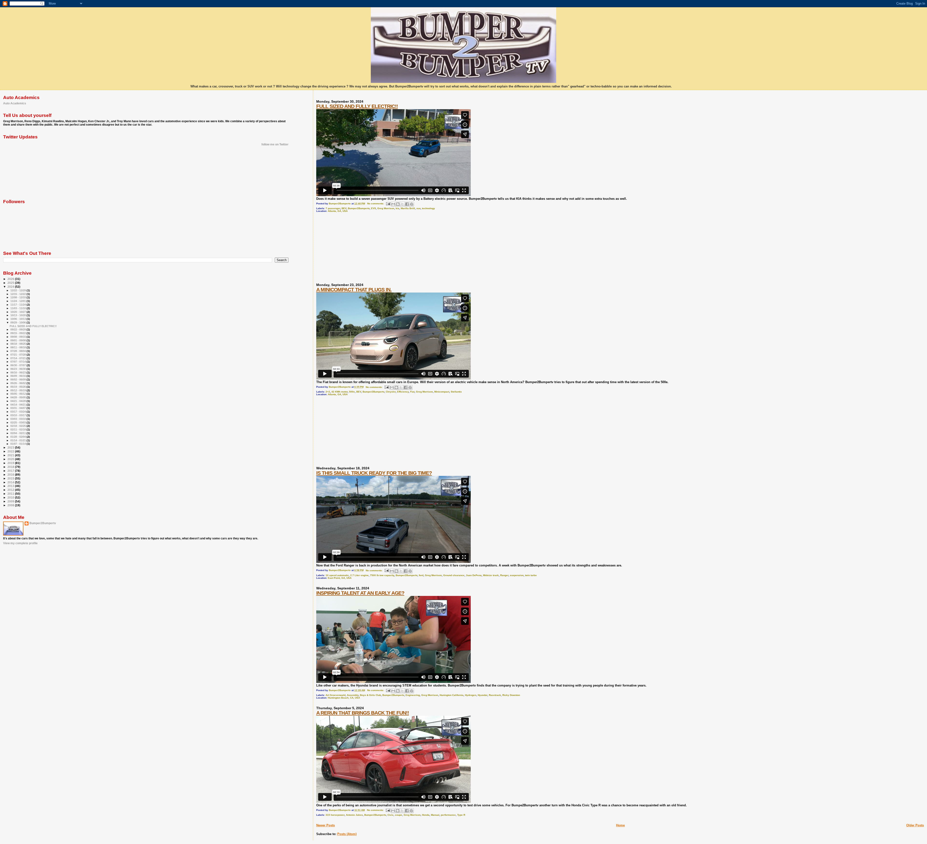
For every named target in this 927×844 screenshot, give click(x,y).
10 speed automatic (337, 575)
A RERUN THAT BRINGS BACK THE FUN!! (362, 712)
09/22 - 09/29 (18, 329)
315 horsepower (335, 815)
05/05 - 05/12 (18, 393)
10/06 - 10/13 (18, 318)
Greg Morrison (385, 208)
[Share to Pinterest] (411, 204)
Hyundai (482, 695)
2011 (11, 493)
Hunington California (452, 695)
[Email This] (393, 204)
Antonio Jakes (354, 815)
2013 (11, 485)
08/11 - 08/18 (18, 347)
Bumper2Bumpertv (359, 208)
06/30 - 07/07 (18, 365)
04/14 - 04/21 (18, 404)
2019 (11, 463)
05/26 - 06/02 (18, 383)
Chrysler (391, 391)
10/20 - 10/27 (18, 311)
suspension (517, 575)
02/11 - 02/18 (18, 429)
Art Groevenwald (335, 695)
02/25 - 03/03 (18, 422)
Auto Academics (14, 103)
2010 (11, 497)
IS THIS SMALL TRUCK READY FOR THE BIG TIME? (374, 473)
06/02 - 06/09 (18, 379)
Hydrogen (470, 695)
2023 (11, 447)
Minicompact (441, 391)
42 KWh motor (339, 391)
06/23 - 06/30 (18, 368)
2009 (11, 501)
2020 (11, 459)
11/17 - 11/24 (18, 304)
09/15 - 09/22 (18, 333)
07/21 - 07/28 (18, 354)
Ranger (504, 575)
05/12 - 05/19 (18, 390)
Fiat (412, 391)
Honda (425, 815)
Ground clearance (453, 575)
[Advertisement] (352, 250)
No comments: (376, 203)
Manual (435, 815)
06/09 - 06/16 (18, 375)
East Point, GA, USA (339, 578)
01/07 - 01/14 (18, 443)
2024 (11, 286)
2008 (11, 505)
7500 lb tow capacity (382, 575)
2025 (11, 282)
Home (620, 825)
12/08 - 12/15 (18, 297)
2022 (11, 451)
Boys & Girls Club (370, 695)
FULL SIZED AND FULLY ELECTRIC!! (357, 106)
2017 (11, 470)
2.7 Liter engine (359, 575)
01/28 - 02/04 (18, 436)
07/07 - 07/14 (18, 361)
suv (418, 208)
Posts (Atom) (347, 834)
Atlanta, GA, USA (338, 211)
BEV (344, 208)
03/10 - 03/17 (18, 415)
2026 (11, 278)
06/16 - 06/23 (18, 372)
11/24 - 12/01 (18, 301)
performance (448, 815)
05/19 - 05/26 (18, 386)
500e (352, 391)
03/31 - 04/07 (18, 408)
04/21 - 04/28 (18, 401)
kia (397, 208)
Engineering (413, 695)
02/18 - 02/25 (18, 425)
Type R (461, 815)
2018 (11, 466)
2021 (11, 455)
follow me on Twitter (274, 144)
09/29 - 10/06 (18, 322)
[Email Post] (388, 203)
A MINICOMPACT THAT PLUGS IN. (354, 289)
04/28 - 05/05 (18, 397)
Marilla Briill (408, 208)
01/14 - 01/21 (18, 440)
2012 (11, 489)
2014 (11, 482)
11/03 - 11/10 (18, 308)
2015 (11, 478)
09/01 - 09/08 (18, 340)
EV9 (373, 208)
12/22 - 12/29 (18, 290)
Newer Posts (325, 825)
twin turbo (531, 575)
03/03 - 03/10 (18, 418)
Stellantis (456, 391)
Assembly (352, 695)
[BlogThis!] (397, 204)
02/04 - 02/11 (18, 433)
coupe (398, 815)
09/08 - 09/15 (18, 336)
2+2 (328, 391)
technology (428, 208)
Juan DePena (474, 575)
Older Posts (915, 825)
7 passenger (333, 208)
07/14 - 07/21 (18, 358)
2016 (11, 474)
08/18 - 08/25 (18, 343)
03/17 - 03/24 (18, 411)
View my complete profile (20, 543)
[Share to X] (402, 204)
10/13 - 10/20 (18, 315)
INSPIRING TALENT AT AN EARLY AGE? (360, 593)
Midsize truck (491, 575)
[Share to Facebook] (407, 204)
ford (421, 575)
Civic (390, 815)
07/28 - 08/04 (18, 351)
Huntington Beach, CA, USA (344, 697)
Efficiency (403, 391)
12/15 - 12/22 (18, 294)
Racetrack (495, 695)
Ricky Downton (511, 695)
